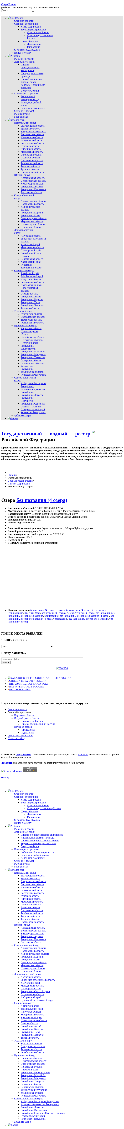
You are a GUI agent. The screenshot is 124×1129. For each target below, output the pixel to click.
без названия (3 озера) (53, 613)
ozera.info (83, 754)
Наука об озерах (23, 726)
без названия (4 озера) (41, 500)
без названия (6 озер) (40, 618)
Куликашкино (15, 613)
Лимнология (28, 729)
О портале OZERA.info (20, 735)
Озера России (8, 4)
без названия (99, 610)
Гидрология (27, 732)
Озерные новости (17, 709)
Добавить (7, 762)
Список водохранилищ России (38, 724)
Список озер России (19, 483)
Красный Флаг (32, 613)
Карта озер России (24, 715)
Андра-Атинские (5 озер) (80, 613)
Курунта (60, 610)
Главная (12, 475)
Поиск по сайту (16, 738)
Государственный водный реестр (45, 434)
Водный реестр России (20, 480)
